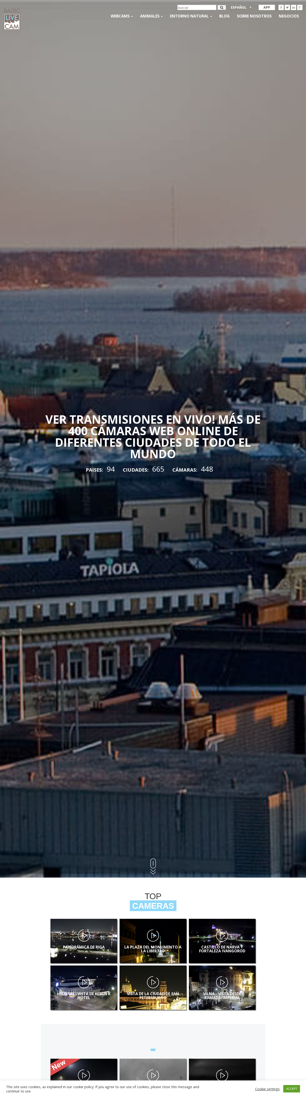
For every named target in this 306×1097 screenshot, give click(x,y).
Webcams (121, 16)
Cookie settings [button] (267, 1089)
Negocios (289, 16)
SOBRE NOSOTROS (254, 16)
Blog (224, 16)
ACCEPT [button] (291, 1088)
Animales (150, 16)
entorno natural (190, 16)
